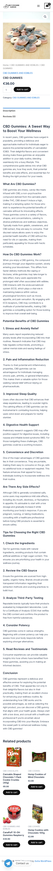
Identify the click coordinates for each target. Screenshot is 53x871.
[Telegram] (8, 863)
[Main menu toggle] (38, 6)
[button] (45, 16)
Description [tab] (9, 110)
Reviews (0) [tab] (9, 116)
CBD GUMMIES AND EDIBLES (24, 65)
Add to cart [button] (11, 792)
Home (6, 65)
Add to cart (22, 89)
